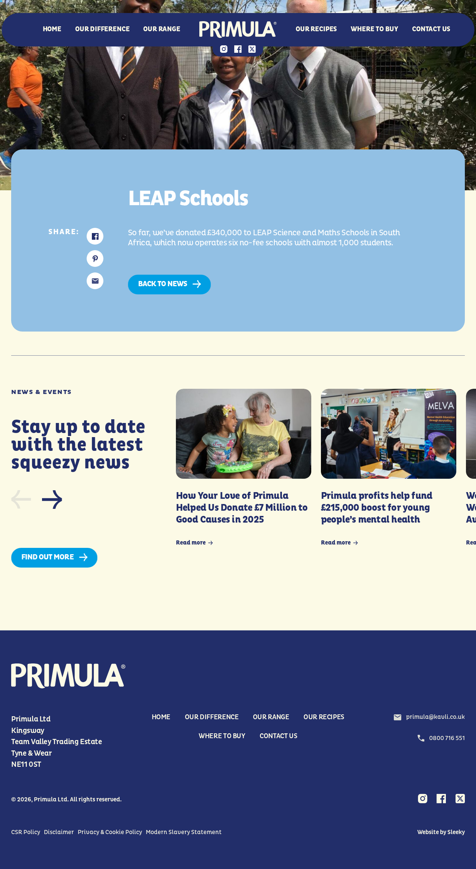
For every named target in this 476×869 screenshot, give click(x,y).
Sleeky (456, 832)
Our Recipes (316, 29)
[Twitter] (252, 49)
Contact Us (431, 29)
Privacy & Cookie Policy (110, 832)
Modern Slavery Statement (184, 832)
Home (52, 29)
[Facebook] (238, 49)
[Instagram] (224, 49)
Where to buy (374, 29)
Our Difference (102, 29)
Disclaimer (59, 832)
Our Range (161, 29)
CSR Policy (25, 832)
